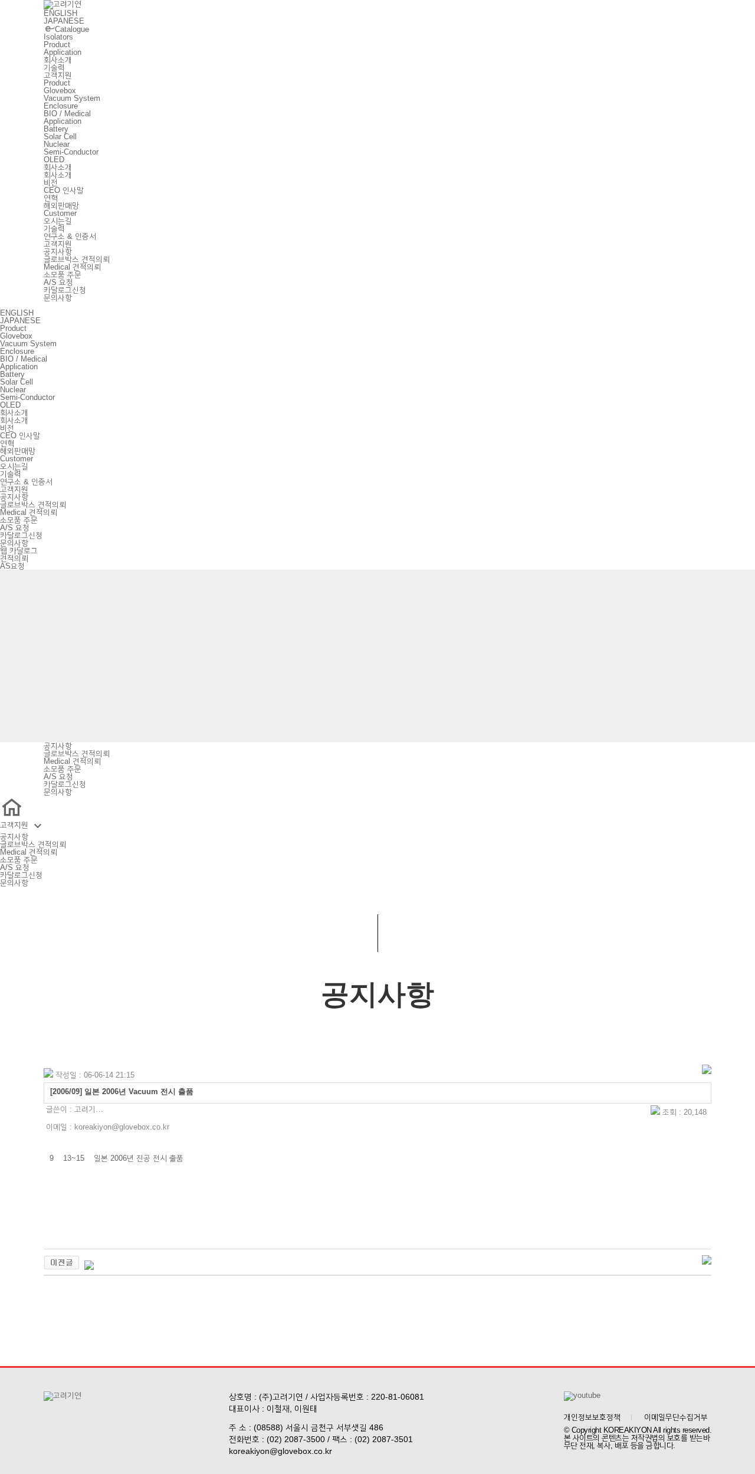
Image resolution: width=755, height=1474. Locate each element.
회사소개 (58, 59)
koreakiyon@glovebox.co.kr (280, 1451)
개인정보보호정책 (592, 1417)
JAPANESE (64, 21)
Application (62, 52)
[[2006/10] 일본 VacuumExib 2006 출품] (62, 1267)
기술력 (54, 67)
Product (57, 44)
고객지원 (58, 75)
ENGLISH (60, 13)
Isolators (58, 36)
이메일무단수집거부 (676, 1417)
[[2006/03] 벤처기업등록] (89, 1267)
